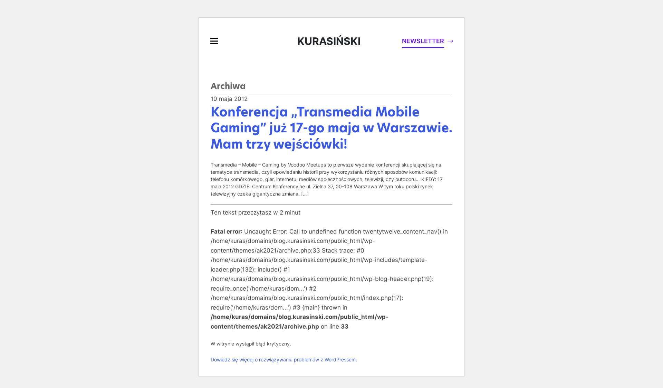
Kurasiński (329, 41)
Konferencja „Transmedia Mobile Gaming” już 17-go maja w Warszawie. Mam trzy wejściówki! (331, 128)
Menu (214, 41)
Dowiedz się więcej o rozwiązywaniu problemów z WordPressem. (284, 359)
